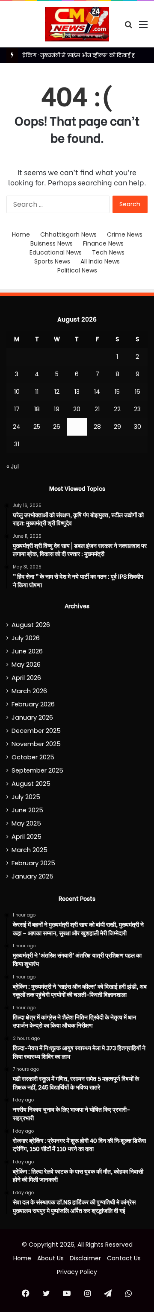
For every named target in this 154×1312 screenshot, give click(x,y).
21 (97, 409)
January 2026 (32, 717)
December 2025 (36, 730)
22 (117, 409)
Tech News (108, 252)
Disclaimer (85, 1258)
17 (17, 409)
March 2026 (29, 691)
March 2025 (29, 850)
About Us (50, 1258)
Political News (77, 270)
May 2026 (26, 664)
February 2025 (33, 863)
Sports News (52, 261)
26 (56, 426)
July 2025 (26, 797)
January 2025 (32, 876)
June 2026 (27, 651)
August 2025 (31, 783)
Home (21, 234)
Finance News (103, 243)
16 (137, 391)
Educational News (56, 252)
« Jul (12, 466)
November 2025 (36, 744)
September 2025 (37, 770)
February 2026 (33, 704)
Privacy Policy (77, 1272)
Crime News (124, 234)
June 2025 (27, 810)
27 (76, 426)
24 (17, 426)
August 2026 (31, 625)
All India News (100, 261)
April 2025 (26, 836)
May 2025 (26, 823)
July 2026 (26, 638)
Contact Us (124, 1258)
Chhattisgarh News (68, 234)
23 (137, 409)
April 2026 (26, 678)
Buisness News (51, 243)
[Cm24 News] (77, 24)
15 (117, 391)
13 (77, 391)
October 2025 (33, 757)
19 (56, 409)
